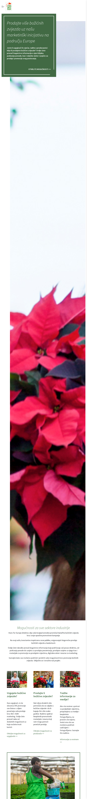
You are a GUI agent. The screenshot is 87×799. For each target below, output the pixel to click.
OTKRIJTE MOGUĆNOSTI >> (39, 69)
